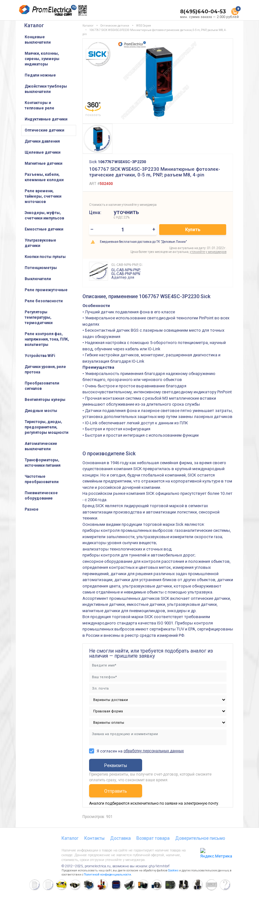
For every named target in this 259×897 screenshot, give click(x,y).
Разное (32, 509)
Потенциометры (41, 268)
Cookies (173, 870)
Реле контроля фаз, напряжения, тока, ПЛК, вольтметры (47, 339)
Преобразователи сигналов (42, 386)
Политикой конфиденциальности (107, 874)
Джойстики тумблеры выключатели (46, 89)
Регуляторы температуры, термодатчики (38, 317)
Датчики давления (42, 141)
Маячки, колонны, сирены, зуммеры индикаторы (42, 58)
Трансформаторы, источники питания (42, 463)
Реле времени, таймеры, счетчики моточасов (43, 196)
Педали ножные (40, 75)
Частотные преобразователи (41, 479)
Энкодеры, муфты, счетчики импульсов (44, 215)
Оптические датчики (44, 130)
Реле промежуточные (46, 290)
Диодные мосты (41, 411)
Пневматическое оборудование (41, 496)
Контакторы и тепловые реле (39, 105)
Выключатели (38, 279)
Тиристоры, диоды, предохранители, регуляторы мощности (46, 427)
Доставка (120, 838)
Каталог (34, 25)
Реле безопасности (44, 301)
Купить (192, 229)
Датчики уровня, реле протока (45, 369)
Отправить (115, 791)
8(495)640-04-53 (203, 12)
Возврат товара (153, 838)
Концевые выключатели (38, 40)
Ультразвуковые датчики (40, 243)
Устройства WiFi (40, 355)
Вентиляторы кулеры (45, 399)
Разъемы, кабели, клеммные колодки (44, 177)
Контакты (94, 838)
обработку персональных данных (153, 751)
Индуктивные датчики (46, 119)
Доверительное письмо (200, 838)
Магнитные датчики (43, 163)
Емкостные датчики (44, 229)
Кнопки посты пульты (45, 257)
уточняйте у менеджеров (208, 252)
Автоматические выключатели (41, 446)
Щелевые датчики (42, 152)
